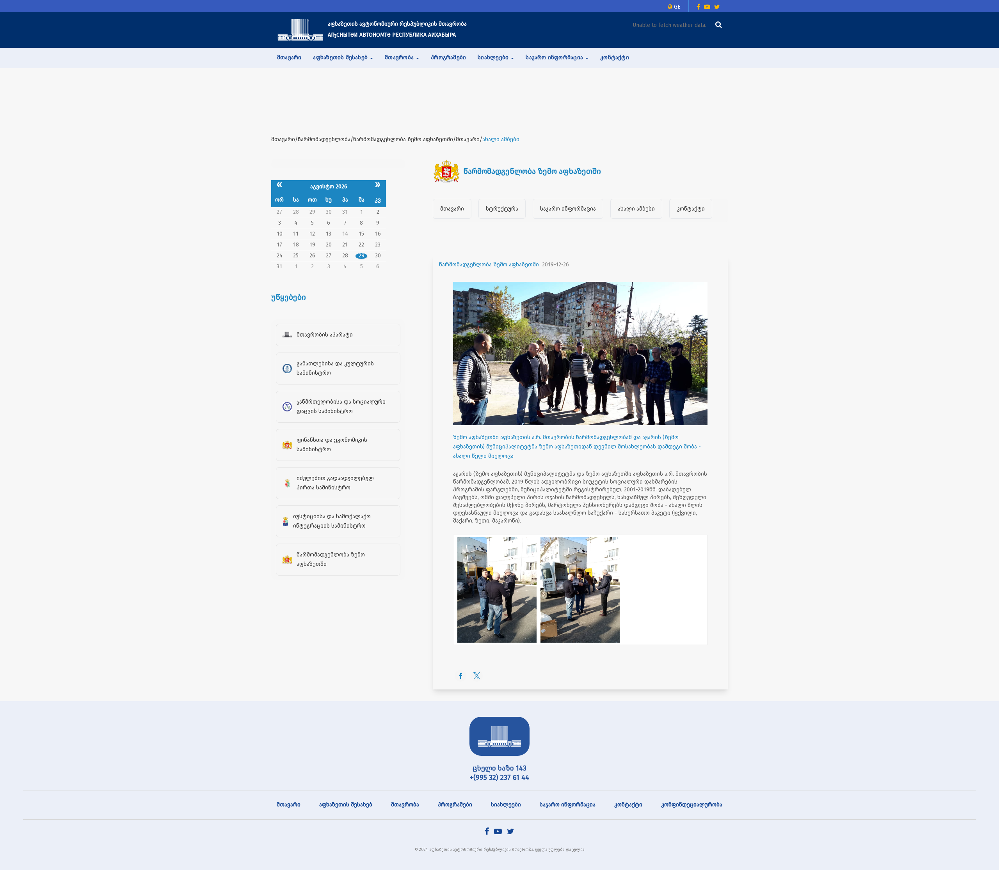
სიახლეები (506, 804)
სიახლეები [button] (494, 57)
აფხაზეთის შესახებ (345, 804)
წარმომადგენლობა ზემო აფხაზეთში (489, 264)
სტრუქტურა (502, 209)
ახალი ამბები (636, 209)
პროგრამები (448, 57)
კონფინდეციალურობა (691, 804)
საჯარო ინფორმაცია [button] (555, 57)
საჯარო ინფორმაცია (568, 209)
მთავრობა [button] (400, 57)
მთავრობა (405, 804)
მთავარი (289, 57)
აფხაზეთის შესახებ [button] (341, 57)
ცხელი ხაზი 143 (499, 768)
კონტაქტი (614, 57)
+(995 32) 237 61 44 (499, 777)
